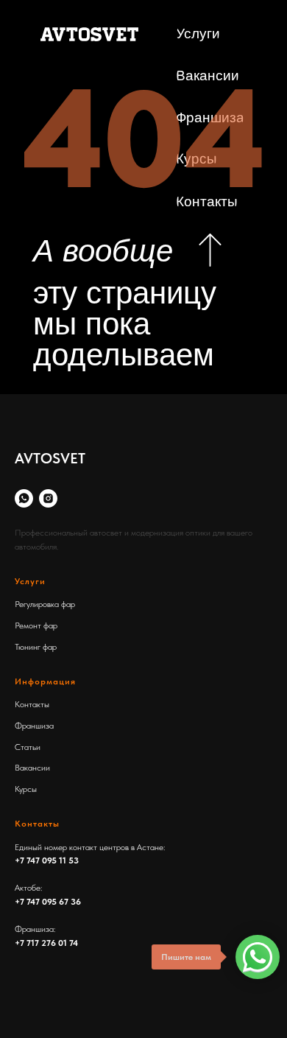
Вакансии (32, 767)
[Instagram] (48, 498)
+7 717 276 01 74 (46, 943)
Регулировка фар (45, 604)
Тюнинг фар (36, 647)
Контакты (32, 704)
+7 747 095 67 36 (48, 902)
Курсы (26, 789)
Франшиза (34, 725)
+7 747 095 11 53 (47, 860)
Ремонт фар (36, 625)
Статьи (27, 747)
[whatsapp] (24, 498)
